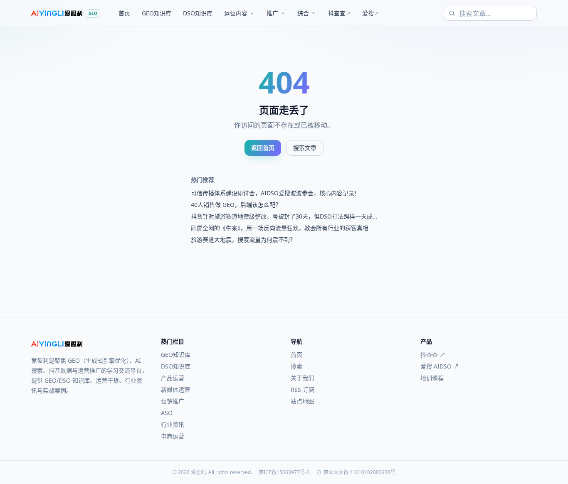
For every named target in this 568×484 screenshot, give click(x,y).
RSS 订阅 (302, 389)
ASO (167, 413)
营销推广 (172, 401)
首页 (124, 13)
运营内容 (235, 13)
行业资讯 (172, 424)
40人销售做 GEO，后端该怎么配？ (236, 205)
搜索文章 (304, 148)
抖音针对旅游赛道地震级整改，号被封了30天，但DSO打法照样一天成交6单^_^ (282, 216)
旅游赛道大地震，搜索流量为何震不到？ (243, 239)
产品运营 (172, 378)
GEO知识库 (156, 13)
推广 (272, 13)
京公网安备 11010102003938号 (359, 472)
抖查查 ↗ (432, 355)
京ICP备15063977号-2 (284, 472)
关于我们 (302, 378)
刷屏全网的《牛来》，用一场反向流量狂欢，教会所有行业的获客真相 (279, 228)
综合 (303, 13)
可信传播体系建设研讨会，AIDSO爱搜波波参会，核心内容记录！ (275, 193)
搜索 (296, 366)
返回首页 (262, 148)
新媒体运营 (175, 389)
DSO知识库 (197, 13)
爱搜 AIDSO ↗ (439, 366)
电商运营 (172, 436)
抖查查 (339, 13)
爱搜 (370, 13)
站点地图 (302, 401)
